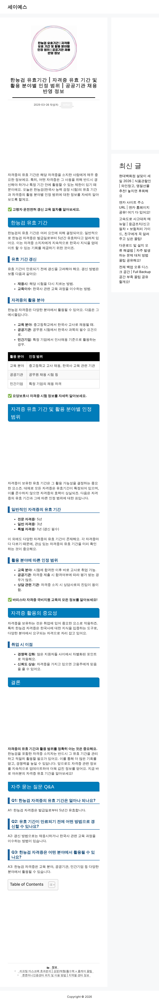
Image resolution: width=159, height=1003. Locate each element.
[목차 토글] (49, 884)
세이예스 (17, 7)
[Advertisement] (54, 143)
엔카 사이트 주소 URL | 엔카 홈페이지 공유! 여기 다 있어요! (134, 207)
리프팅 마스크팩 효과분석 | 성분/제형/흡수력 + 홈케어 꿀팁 (56, 971)
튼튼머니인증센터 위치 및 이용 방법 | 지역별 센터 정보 (55, 975)
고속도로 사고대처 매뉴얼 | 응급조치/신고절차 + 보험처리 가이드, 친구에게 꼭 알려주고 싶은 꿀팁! (135, 229)
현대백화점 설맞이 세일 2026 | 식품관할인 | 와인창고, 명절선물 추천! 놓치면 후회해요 (135, 186)
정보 (54, 967)
